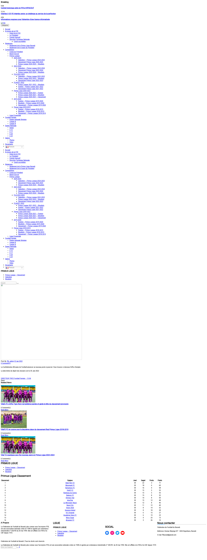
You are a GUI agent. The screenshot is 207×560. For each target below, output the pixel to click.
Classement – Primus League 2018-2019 (32, 113)
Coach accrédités (20, 41)
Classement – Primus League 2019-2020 (32, 105)
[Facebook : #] (107, 533)
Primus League (14, 56)
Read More (4, 410)
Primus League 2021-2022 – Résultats (31, 85)
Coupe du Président (16, 52)
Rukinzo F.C (70, 495)
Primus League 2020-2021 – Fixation (30, 93)
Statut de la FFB (14, 33)
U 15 (11, 130)
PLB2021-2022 (19, 83)
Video (11, 142)
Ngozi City (70, 505)
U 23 (11, 136)
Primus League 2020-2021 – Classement (32, 97)
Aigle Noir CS (70, 483)
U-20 (11, 134)
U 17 (11, 132)
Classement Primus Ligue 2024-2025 (30, 62)
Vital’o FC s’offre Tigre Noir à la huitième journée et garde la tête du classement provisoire (34, 404)
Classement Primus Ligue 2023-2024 (30, 70)
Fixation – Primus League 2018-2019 (30, 109)
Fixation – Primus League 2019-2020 (30, 101)
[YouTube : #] (123, 533)
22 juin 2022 (18, 361)
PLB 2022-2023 (19, 74)
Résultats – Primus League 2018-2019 (31, 111)
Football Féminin (10, 117)
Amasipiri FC (70, 520)
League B (12, 124)
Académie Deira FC (70, 515)
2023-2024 (17, 66)
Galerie (7, 138)
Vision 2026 (70, 508)
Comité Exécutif (14, 37)
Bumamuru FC (70, 488)
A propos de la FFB (11, 31)
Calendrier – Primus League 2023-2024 (31, 68)
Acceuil (7, 29)
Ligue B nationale (15, 115)
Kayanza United (70, 510)
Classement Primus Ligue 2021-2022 (30, 89)
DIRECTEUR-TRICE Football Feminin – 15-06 (16, 378)
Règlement (9, 43)
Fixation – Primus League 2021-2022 (30, 87)
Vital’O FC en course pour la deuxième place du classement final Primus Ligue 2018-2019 (34, 429)
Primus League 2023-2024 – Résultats (31, 72)
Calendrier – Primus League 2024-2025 (31, 60)
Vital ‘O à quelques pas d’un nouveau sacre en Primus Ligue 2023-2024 (27, 455)
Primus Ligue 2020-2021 (22, 91)
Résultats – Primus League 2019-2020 (31, 103)
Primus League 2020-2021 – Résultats (31, 95)
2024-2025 (17, 58)
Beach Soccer (14, 54)
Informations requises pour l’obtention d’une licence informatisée (25, 19)
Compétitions (9, 50)
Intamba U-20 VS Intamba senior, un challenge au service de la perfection (28, 14)
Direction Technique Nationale (19, 39)
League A (12, 122)
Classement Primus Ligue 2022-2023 (30, 80)
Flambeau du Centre (70, 493)
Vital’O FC (70, 490)
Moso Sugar (70, 518)
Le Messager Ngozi (70, 503)
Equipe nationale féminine (18, 119)
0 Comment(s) (6, 363)
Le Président (13, 35)
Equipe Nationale (10, 126)
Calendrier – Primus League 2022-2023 (31, 76)
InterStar (70, 500)
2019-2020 (17, 99)
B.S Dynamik (70, 513)
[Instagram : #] (112, 533)
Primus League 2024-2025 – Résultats (31, 64)
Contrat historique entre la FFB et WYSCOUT (17, 8)
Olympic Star (70, 498)
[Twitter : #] (117, 533)
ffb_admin (10, 361)
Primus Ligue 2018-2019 (22, 107)
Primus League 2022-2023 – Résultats (31, 78)
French (11, 147)
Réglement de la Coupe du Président (21, 48)
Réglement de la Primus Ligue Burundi (22, 46)
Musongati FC (70, 485)
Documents (9, 144)
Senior (11, 128)
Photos (11, 140)
